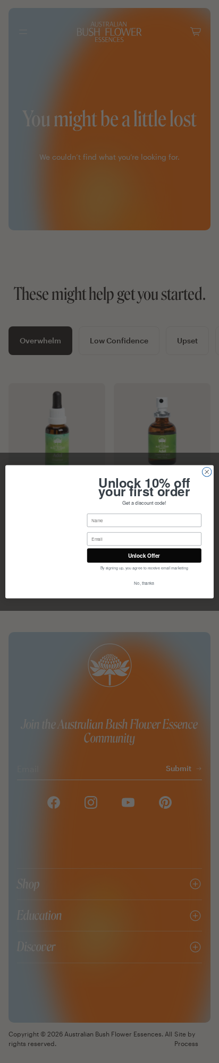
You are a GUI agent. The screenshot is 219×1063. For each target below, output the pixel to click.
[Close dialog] (207, 472)
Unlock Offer (144, 555)
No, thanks (144, 583)
